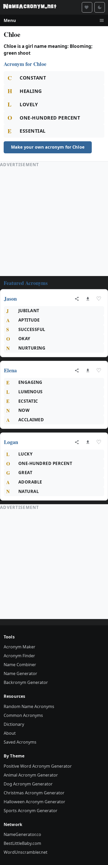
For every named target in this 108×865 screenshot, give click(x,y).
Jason (10, 298)
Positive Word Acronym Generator (38, 766)
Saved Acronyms (20, 742)
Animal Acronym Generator (31, 775)
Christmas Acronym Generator (34, 793)
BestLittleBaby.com (22, 843)
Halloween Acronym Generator (34, 802)
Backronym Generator (26, 682)
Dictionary (14, 724)
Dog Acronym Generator (28, 784)
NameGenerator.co (22, 834)
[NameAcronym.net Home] (29, 7)
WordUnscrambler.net (25, 852)
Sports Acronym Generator (30, 810)
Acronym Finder (19, 656)
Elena (10, 370)
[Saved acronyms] (87, 7)
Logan (11, 442)
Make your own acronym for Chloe (47, 147)
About (10, 733)
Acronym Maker (19, 647)
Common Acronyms (23, 715)
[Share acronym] (77, 299)
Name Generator (20, 673)
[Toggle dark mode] (99, 7)
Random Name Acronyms (29, 706)
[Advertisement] (54, 222)
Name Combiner (20, 664)
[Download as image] (88, 299)
